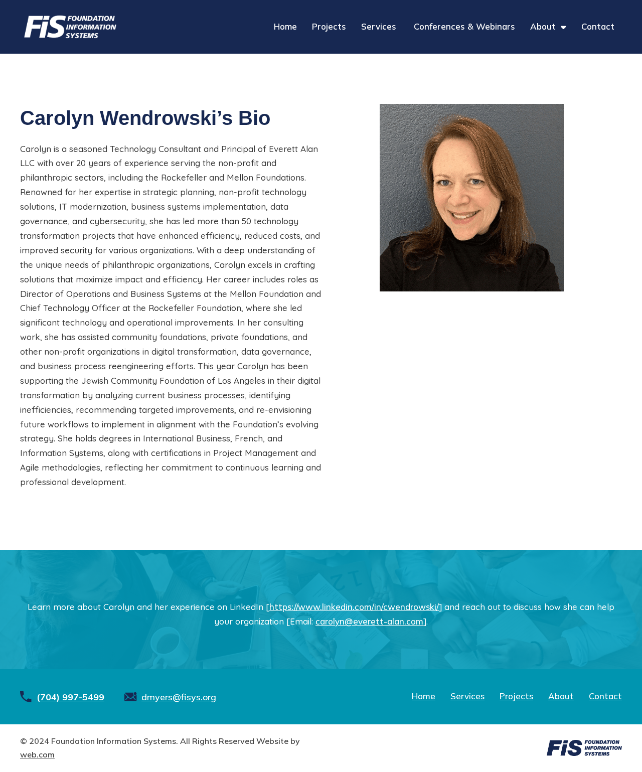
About (543, 26)
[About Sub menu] (563, 27)
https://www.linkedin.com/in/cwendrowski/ (354, 606)
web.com (37, 754)
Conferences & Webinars (464, 26)
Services (380, 26)
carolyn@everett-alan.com (369, 621)
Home (285, 26)
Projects (329, 26)
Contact (597, 26)
